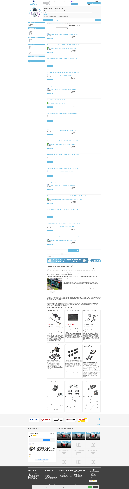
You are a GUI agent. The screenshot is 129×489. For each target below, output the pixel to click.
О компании (92, 473)
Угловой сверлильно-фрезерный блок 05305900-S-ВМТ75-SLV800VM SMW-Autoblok (62, 140)
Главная (30, 20)
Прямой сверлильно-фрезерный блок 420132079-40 (56, 99)
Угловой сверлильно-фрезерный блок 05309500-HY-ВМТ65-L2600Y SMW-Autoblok (62, 58)
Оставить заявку (76, 1)
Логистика (82, 20)
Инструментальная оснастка (47, 20)
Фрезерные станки (32, 474)
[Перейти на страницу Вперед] (72, 254)
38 (66, 253)
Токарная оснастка (39, 20)
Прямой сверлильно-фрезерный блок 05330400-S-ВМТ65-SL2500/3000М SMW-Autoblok (63, 72)
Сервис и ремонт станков (33, 478)
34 (58, 253)
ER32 (30, 47)
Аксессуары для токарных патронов (50, 478)
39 (68, 253)
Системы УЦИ (56, 20)
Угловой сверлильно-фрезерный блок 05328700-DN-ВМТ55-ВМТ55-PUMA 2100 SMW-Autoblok (64, 31)
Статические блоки (63, 473)
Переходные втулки (63, 474)
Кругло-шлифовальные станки (34, 475)
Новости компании (93, 475)
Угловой (31, 40)
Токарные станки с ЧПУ (33, 473)
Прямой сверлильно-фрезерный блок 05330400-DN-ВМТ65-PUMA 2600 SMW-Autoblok (63, 85)
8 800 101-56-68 (66, 484)
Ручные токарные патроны (49, 472)
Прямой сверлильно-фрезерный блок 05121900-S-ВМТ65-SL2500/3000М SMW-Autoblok (63, 44)
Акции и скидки (74, 3)
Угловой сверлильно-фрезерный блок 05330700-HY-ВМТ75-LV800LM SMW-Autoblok (62, 168)
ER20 (30, 51)
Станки (33, 20)
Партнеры (92, 477)
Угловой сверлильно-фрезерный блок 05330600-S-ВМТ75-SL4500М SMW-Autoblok (62, 113)
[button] (30, 419)
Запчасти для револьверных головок (66, 476)
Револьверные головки (63, 475)
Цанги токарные (47, 476)
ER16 (30, 53)
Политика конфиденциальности (75, 484)
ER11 (30, 52)
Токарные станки (32, 472)
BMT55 (31, 31)
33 (56, 253)
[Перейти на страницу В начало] (48, 254)
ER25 (30, 46)
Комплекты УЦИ (78, 478)
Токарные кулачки (47, 474)
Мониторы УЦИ (77, 474)
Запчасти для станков (32, 477)
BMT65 (31, 32)
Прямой (31, 39)
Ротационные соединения (69, 20)
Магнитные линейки (78, 476)
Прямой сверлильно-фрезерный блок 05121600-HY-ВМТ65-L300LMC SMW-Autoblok (62, 209)
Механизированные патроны (49, 473)
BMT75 (31, 33)
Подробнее (50, 38)
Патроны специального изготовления (51, 477)
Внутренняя (31, 64)
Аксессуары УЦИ (78, 477)
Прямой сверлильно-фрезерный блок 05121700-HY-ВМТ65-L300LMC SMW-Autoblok (62, 182)
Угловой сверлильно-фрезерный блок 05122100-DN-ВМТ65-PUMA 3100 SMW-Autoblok (63, 154)
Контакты (87, 20)
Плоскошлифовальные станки (34, 476)
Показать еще (73, 251)
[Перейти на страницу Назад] (50, 254)
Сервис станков (77, 20)
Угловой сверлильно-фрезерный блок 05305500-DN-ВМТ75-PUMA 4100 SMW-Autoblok (63, 127)
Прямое (31, 58)
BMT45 (31, 30)
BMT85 (31, 34)
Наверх (30, 486)
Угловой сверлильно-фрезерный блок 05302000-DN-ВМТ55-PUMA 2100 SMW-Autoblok (63, 236)
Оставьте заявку (93, 478)
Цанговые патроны (48, 475)
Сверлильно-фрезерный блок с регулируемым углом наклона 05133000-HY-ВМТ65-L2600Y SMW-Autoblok (66, 195)
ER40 (30, 48)
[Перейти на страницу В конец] (74, 254)
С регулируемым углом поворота (34, 41)
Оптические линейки (78, 475)
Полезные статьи (93, 476)
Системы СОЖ (61, 20)
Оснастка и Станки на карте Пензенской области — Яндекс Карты (42, 461)
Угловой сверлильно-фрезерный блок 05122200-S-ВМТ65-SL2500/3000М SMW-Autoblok (63, 223)
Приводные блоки (63, 472)
